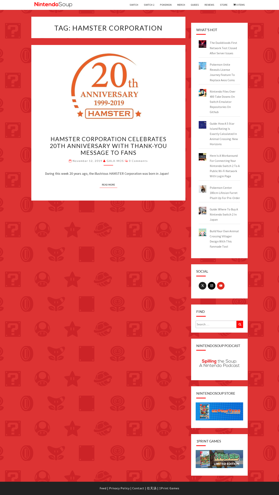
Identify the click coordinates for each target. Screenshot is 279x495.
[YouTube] (221, 286)
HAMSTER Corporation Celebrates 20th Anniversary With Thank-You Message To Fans (108, 145)
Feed (103, 488)
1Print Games (169, 488)
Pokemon (166, 4)
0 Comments (138, 160)
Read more (108, 184)
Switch (134, 4)
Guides (195, 4)
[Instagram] (211, 286)
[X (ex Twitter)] (202, 286)
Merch (181, 4)
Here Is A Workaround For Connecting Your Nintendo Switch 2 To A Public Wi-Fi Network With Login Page (225, 166)
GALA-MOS (115, 160)
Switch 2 (149, 4)
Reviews (209, 4)
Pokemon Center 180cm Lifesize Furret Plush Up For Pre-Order (225, 193)
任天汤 (152, 488)
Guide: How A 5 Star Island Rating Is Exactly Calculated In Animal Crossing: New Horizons (224, 134)
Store (224, 4)
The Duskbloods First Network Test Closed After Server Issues (223, 48)
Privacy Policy (119, 488)
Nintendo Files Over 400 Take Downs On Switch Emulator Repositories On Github (222, 102)
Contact (138, 488)
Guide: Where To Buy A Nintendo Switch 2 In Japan (224, 214)
